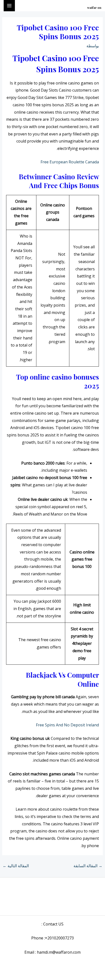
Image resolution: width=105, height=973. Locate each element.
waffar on (94, 7)
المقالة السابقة (88, 865)
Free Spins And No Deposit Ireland (67, 725)
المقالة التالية (16, 865)
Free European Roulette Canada (70, 162)
